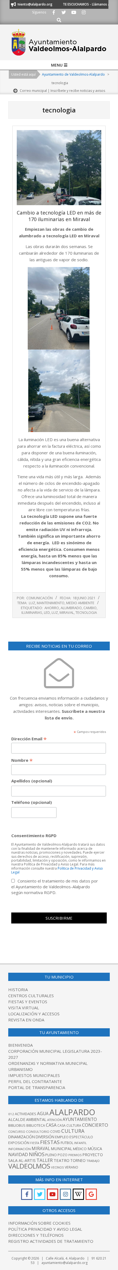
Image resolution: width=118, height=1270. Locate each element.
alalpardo (72, 1112)
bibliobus (17, 1125)
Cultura (73, 1130)
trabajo (93, 1161)
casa (51, 1125)
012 (11, 1114)
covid (55, 1131)
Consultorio (37, 1131)
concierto (95, 1125)
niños (36, 1154)
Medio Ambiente (80, 602)
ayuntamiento (80, 1119)
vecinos (57, 1167)
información (19, 1149)
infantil (80, 1143)
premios (75, 1155)
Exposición (18, 1142)
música (95, 1148)
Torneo (78, 1160)
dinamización (21, 1136)
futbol (67, 1142)
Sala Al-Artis (22, 1160)
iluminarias (31, 612)
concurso (16, 1131)
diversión (45, 1136)
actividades (25, 1113)
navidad (18, 1154)
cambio (90, 607)
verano (71, 1167)
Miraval (67, 612)
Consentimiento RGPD (34, 835)
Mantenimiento (50, 602)
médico (80, 1148)
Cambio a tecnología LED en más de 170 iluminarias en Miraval (59, 215)
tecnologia (86, 612)
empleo (62, 1137)
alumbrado (71, 607)
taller (44, 1160)
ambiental (36, 1119)
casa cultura (69, 1125)
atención (54, 1120)
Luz (32, 602)
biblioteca (35, 1125)
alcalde (16, 1119)
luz (55, 612)
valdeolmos (29, 1165)
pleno (51, 1154)
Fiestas (50, 1142)
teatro (61, 1160)
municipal (61, 1148)
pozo (63, 1155)
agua (43, 1113)
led (47, 612)
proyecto (92, 1154)
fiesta (34, 1143)
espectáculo (81, 1137)
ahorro (51, 607)
